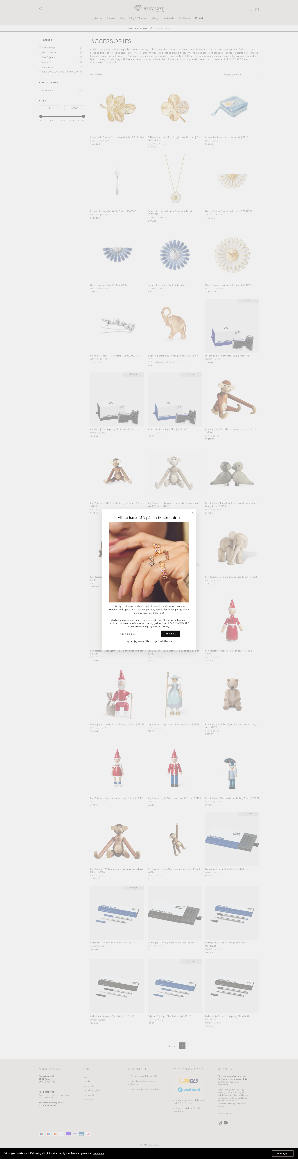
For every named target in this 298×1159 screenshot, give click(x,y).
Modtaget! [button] (282, 1153)
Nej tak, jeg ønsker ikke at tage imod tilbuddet (149, 641)
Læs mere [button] (98, 1153)
